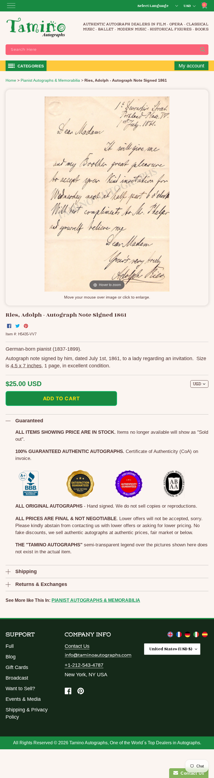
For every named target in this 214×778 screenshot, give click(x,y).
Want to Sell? (20, 688)
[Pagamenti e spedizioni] (197, 635)
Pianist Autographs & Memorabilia (96, 600)
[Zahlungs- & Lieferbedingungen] (188, 635)
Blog (11, 657)
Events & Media (23, 699)
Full (10, 646)
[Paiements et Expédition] (179, 635)
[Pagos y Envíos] (204, 635)
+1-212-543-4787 (84, 665)
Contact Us (77, 646)
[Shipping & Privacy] (171, 635)
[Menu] (11, 5)
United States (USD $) (170, 649)
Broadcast (17, 678)
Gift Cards (17, 667)
